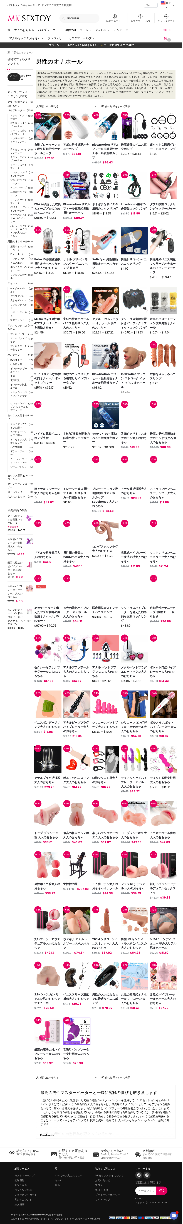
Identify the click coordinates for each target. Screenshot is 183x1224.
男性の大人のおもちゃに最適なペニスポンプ (105, 998)
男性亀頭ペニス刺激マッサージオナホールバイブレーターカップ (163, 265)
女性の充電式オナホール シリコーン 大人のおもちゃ (134, 998)
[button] (170, 34)
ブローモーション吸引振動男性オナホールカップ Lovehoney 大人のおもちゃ (105, 497)
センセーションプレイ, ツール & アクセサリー (19, 407)
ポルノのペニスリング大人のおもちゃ (76, 780)
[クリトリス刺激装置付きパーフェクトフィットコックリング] (134, 300)
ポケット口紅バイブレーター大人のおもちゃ (163, 671)
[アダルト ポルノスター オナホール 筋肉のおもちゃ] (105, 300)
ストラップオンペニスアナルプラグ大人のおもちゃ (163, 493)
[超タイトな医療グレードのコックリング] (163, 126)
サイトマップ (102, 1199)
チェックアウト (166, 21)
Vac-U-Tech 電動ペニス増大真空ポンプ (105, 438)
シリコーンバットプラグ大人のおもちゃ (105, 724)
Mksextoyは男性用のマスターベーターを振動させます (47, 323)
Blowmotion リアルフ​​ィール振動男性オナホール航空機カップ (105, 151)
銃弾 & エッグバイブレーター (18, 209)
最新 (57, 1185)
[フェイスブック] (138, 1175)
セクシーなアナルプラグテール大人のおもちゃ (47, 671)
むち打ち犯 (16, 364)
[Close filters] (34, 60)
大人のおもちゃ (16, 496)
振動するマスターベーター (18, 248)
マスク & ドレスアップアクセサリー (18, 396)
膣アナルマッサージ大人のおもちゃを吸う (47, 493)
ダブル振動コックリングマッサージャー (163, 206)
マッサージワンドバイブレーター (18, 142)
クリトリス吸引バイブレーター (18, 132)
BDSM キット (17, 359)
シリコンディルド (18, 314)
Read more (47, 1135)
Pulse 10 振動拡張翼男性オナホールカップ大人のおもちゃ (47, 263)
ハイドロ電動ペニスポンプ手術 (47, 436)
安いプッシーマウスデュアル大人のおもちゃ (47, 943)
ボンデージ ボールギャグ (18, 370)
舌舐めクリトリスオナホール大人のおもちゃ (134, 438)
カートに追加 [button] (77, 161)
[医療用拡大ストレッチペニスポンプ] (105, 589)
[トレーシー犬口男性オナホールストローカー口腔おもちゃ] (76, 470)
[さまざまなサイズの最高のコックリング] (105, 185)
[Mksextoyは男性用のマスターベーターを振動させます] (47, 300)
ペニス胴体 (16, 447)
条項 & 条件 (101, 1190)
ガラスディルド (18, 296)
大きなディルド (18, 300)
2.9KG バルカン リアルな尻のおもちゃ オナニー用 (47, 998)
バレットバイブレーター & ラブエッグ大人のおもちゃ (18, 231)
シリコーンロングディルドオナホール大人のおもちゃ (134, 726)
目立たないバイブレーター (18, 151)
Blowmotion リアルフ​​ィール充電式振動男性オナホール (76, 208)
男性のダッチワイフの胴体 (18, 433)
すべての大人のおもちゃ (68, 1175)
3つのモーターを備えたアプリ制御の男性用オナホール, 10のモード (47, 614)
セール (58, 1180)
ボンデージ (14, 354)
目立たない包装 (23, 1190)
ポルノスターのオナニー (18, 268)
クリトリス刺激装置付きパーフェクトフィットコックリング (134, 323)
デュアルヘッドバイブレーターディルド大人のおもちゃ (134, 782)
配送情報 (19, 1180)
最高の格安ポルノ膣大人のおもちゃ (76, 835)
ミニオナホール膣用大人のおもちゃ (163, 835)
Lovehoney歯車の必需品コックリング (134, 206)
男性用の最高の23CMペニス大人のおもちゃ (76, 557)
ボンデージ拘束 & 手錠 (18, 386)
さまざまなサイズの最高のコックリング (105, 206)
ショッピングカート (25, 1195)
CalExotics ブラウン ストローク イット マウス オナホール (133, 380)
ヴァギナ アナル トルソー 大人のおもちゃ (76, 943)
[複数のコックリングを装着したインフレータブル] (76, 355)
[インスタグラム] (146, 1175)
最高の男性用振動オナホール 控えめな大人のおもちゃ (163, 438)
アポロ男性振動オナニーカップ (76, 147)
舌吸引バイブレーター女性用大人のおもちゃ (76, 1054)
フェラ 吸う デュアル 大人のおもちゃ (133, 886)
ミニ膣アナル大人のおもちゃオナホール (105, 886)
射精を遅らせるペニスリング (163, 376)
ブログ (99, 1185)
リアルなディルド (18, 306)
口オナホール (17, 254)
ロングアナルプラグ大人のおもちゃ (105, 549)
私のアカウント (114, 21)
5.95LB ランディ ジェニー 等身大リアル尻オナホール (163, 943)
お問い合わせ (102, 1180)
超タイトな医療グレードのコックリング (163, 147)
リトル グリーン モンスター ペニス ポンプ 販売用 (75, 263)
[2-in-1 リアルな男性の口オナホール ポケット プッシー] (47, 355)
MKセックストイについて (109, 1175)
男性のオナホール (18, 241)
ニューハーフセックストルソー (18, 460)
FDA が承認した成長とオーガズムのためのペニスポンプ (47, 208)
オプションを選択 (48, 165)
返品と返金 (20, 1185)
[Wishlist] (54, 118)
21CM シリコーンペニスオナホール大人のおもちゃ (105, 943)
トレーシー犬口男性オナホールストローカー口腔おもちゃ (76, 493)
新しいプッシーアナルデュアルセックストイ (163, 888)
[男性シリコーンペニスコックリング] (134, 240)
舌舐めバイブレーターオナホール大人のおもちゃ (163, 998)
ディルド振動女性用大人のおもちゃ (163, 780)
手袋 (12, 376)
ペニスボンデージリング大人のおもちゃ (47, 724)
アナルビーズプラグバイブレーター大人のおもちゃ (76, 726)
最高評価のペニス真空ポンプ (134, 147)
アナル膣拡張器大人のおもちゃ (134, 491)
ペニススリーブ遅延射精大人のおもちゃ (76, 996)
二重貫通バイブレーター (18, 193)
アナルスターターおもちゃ (18, 347)
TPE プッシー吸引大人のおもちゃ (134, 835)
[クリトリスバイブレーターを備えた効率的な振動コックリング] (134, 589)
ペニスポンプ (17, 262)
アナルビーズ (17, 334)
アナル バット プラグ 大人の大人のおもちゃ (105, 671)
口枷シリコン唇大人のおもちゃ (105, 780)
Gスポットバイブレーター (18, 124)
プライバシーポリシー (107, 1195)
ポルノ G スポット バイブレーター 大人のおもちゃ (163, 726)
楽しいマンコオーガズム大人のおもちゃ (105, 835)
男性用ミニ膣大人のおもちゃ (47, 886)
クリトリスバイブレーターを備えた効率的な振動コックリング (134, 614)
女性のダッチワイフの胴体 (18, 426)
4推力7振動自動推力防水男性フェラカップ (76, 438)
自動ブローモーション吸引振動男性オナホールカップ (47, 149)
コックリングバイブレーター (18, 174)
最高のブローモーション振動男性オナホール (163, 323)
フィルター (14, 77)
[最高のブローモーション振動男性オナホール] (163, 300)
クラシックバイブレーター (18, 158)
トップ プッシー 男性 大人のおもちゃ (46, 835)
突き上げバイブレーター (18, 181)
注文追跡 (19, 1204)
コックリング (17, 258)
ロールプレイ (15, 492)
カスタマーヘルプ (140, 21)
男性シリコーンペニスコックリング (134, 261)
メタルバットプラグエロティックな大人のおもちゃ (134, 671)
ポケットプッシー (18, 453)
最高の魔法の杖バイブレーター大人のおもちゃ (47, 1054)
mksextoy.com (40, 1214)
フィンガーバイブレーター (18, 201)
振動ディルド (17, 320)
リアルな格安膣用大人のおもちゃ (47, 555)
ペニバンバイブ (18, 187)
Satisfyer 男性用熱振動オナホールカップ (105, 263)
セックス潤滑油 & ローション (18, 477)
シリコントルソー (18, 468)
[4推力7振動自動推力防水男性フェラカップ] (76, 415)
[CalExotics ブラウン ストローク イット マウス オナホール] (134, 355)
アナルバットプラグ (18, 340)
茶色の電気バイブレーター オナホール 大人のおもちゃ (76, 612)
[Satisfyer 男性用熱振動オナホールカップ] (105, 240)
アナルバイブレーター (18, 117)
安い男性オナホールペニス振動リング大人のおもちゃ (76, 323)
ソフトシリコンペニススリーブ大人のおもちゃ (163, 557)
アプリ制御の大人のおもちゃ (18, 103)
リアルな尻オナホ (18, 276)
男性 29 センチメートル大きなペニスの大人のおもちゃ (134, 943)
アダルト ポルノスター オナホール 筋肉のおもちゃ (105, 323)
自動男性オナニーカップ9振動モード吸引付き (163, 612)
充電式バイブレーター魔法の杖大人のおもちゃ (134, 557)
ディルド (13, 283)
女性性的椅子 (71, 884)
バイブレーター (16, 110)
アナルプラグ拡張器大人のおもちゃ (47, 780)
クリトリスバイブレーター (18, 166)
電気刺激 (15, 380)
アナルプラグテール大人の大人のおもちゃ (76, 671)
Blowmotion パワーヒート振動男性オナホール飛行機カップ (105, 378)
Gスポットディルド (18, 290)
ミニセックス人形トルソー (18, 441)
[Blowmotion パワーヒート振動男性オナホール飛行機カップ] (105, 355)
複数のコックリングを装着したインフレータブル (76, 378)
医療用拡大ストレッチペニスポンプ (105, 610)
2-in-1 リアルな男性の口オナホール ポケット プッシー (47, 378)
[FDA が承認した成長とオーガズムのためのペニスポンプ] (47, 185)
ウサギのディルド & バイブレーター (18, 218)
